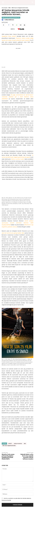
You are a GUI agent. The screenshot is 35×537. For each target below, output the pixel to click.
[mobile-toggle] (3, 2)
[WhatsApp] (16, 25)
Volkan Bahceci (9, 19)
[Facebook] (8, 25)
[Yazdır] (24, 25)
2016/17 (10, 443)
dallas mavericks (18, 443)
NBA (9, 8)
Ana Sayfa (4, 8)
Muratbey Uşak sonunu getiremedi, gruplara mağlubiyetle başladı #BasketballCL (8, 457)
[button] (32, 2)
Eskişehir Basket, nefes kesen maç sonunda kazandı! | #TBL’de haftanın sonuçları (26, 457)
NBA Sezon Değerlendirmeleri (20, 8)
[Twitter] (12, 25)
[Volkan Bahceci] (3, 20)
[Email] (20, 25)
